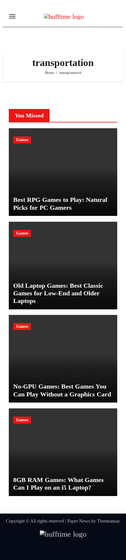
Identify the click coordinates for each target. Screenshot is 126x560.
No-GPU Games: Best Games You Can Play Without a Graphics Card (62, 390)
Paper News (78, 521)
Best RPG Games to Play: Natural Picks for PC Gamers (60, 203)
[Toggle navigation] (12, 16)
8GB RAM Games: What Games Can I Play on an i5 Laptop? (58, 483)
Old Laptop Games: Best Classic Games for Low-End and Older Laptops (58, 293)
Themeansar (108, 521)
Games (22, 140)
